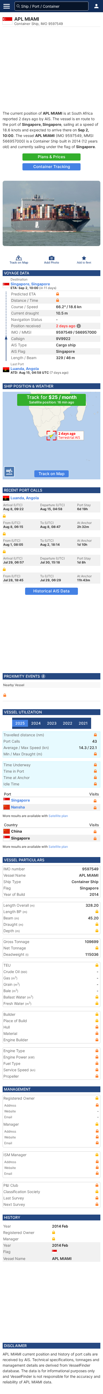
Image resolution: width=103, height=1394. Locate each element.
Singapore (20, 800)
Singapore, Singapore (30, 284)
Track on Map (51, 473)
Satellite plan (58, 816)
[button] (96, 6)
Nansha (18, 807)
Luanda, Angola (25, 369)
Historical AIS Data (51, 590)
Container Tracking (51, 166)
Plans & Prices (51, 156)
